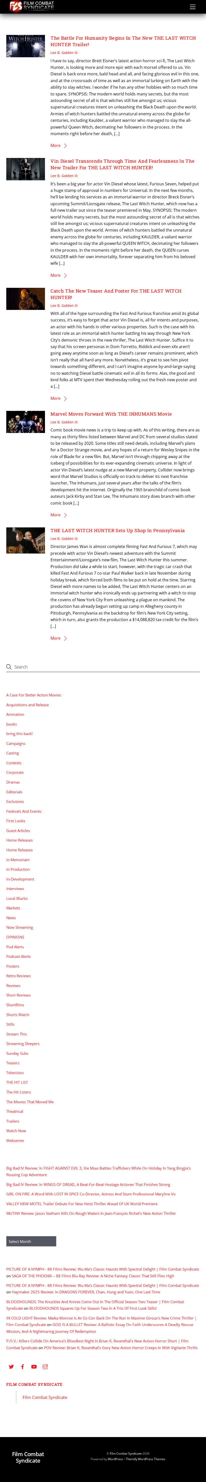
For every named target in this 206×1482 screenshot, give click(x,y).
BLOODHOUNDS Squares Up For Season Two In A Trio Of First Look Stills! (93, 1308)
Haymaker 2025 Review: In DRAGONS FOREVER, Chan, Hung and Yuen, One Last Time (86, 1291)
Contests (13, 762)
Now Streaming (19, 927)
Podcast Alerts (18, 956)
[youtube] (34, 1366)
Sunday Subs (17, 1053)
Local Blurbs (17, 898)
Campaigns (15, 743)
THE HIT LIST (17, 1082)
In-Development (20, 879)
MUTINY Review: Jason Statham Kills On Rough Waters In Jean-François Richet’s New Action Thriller (91, 1213)
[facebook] (23, 1366)
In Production (18, 869)
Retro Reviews (18, 975)
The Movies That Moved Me (30, 1101)
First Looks (15, 820)
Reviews (13, 985)
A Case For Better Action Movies (33, 694)
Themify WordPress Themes (145, 1459)
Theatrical (14, 1111)
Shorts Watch (17, 1014)
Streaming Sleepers (22, 1043)
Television (15, 1072)
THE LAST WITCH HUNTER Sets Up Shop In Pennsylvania (117, 530)
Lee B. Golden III (64, 52)
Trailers (12, 1121)
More (55, 145)
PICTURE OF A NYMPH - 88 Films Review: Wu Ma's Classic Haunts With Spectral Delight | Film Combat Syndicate (102, 1269)
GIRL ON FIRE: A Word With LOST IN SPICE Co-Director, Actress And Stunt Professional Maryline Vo (91, 1193)
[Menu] (193, 7)
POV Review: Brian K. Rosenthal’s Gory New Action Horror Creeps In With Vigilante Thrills (120, 1347)
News (11, 917)
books (11, 724)
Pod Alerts (15, 946)
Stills (10, 1024)
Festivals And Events (23, 811)
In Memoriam (18, 859)
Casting (12, 752)
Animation (15, 714)
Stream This (16, 1033)
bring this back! (19, 733)
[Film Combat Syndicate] (31, 11)
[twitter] (11, 1366)
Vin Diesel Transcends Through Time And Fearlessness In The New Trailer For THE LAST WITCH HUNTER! (122, 164)
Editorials (14, 791)
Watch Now (16, 1130)
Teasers (12, 1062)
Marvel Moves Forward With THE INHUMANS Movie (111, 414)
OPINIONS (15, 937)
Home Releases (19, 840)
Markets (13, 907)
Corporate (15, 772)
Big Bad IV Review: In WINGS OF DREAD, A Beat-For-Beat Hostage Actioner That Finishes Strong (88, 1184)
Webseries (15, 1140)
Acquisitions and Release (27, 704)
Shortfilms (15, 1004)
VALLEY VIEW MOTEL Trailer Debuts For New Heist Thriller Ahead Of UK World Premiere (82, 1203)
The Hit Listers (18, 1091)
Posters (12, 966)
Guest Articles (18, 830)
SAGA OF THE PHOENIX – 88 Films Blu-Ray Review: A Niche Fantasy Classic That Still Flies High (93, 1275)
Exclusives (15, 801)
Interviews (15, 888)
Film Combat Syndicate (34, 1384)
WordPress (115, 1459)
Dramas (13, 782)
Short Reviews (18, 995)
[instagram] (45, 1366)
